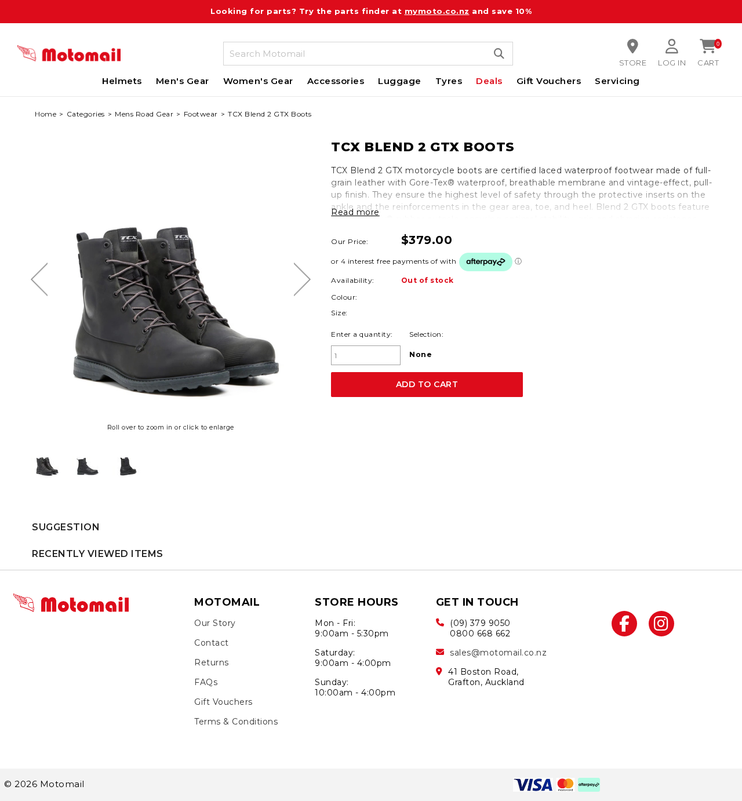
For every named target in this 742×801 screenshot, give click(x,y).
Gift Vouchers (549, 80)
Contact (211, 643)
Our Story (215, 623)
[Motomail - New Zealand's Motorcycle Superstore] (69, 53)
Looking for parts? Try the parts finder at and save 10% (371, 11)
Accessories (336, 80)
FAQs (205, 682)
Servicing (617, 80)
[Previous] (39, 279)
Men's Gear (182, 80)
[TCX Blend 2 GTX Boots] (47, 463)
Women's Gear (258, 80)
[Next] (302, 279)
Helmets (122, 80)
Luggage (399, 80)
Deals (489, 80)
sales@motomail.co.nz (498, 652)
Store (633, 62)
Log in (672, 62)
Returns (211, 662)
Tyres (449, 80)
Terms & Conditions (236, 721)
